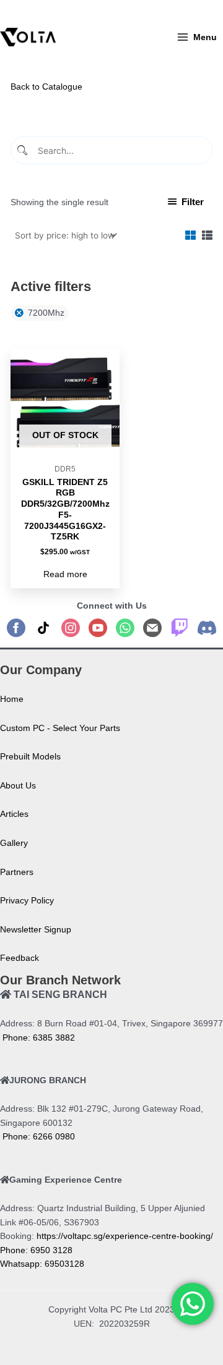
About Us (18, 785)
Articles (14, 814)
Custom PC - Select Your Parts (60, 728)
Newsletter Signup (35, 929)
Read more (65, 574)
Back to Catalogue (46, 86)
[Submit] (23, 150)
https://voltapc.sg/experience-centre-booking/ (125, 1236)
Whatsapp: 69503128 (42, 1264)
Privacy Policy (27, 900)
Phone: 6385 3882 (37, 1037)
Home (12, 699)
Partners (16, 872)
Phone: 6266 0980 (37, 1136)
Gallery (14, 843)
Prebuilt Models (30, 756)
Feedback (19, 958)
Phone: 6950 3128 (36, 1250)
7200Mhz (46, 313)
